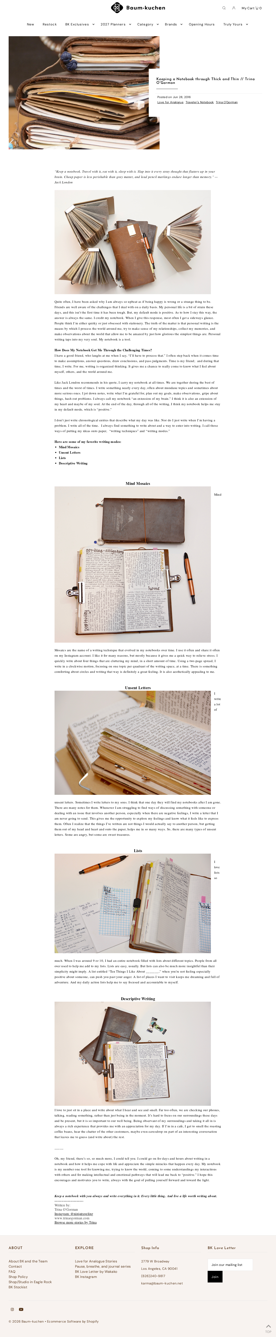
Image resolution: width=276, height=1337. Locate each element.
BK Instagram (86, 1277)
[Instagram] (12, 1309)
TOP (268, 1331)
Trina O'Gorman (227, 102)
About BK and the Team (28, 1261)
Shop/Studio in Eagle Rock (30, 1282)
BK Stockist (18, 1287)
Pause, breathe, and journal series (103, 1266)
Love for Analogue (170, 102)
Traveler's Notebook (200, 102)
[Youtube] (21, 1309)
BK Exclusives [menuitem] (77, 24)
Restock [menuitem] (50, 24)
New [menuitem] (30, 24)
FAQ (12, 1271)
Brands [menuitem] (171, 24)
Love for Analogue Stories (96, 1261)
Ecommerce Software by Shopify (73, 1321)
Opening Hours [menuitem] (202, 24)
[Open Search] (224, 7)
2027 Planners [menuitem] (113, 24)
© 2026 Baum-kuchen (26, 1321)
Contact (15, 1266)
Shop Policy (18, 1277)
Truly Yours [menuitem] (233, 24)
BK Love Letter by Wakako (96, 1271)
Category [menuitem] (145, 24)
